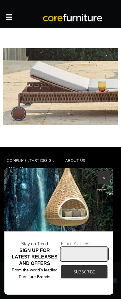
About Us (75, 160)
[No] (114, 280)
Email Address (76, 243)
